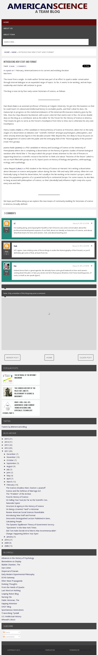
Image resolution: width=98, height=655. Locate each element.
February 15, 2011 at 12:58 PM (81, 266)
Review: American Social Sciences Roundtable (25, 512)
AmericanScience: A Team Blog (32, 650)
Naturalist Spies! (13, 503)
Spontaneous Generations (13, 610)
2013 (6, 445)
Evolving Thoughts (9, 584)
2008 (6, 546)
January (10, 536)
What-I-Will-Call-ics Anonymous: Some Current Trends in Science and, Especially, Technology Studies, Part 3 (18, 407)
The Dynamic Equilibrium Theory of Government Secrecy (30, 524)
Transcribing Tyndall (10, 613)
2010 (6, 540)
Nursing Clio (7, 597)
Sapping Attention (9, 603)
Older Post (86, 357)
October (10, 460)
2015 (6, 439)
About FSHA (9, 35)
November (11, 457)
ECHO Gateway (8, 577)
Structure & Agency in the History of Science (25, 506)
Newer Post (12, 357)
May (9, 475)
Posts (7, 632)
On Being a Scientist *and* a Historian (22, 509)
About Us (8, 28)
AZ (15, 223)
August (10, 466)
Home (6, 22)
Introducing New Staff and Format (20, 515)
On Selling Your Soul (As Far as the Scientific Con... (27, 500)
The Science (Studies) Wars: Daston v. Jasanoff (25, 488)
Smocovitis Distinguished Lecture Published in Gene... (28, 518)
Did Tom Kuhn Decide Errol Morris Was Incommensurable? (31, 530)
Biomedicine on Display (11, 561)
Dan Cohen (6, 568)
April (9, 478)
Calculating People (14, 521)
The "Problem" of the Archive (18, 494)
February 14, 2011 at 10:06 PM (80, 246)
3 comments (21, 66)
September (12, 463)
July (8, 469)
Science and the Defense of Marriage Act (23, 491)
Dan (14, 106)
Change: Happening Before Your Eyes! (22, 533)
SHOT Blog (6, 606)
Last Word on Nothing (11, 590)
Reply (6, 230)
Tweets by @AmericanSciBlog (14, 427)
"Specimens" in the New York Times (21, 527)
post (9, 70)
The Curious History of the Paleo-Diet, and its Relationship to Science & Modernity (24, 392)
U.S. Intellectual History (11, 616)
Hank (18, 130)
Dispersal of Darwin (10, 571)
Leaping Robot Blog (10, 594)
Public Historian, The (10, 600)
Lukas (18, 168)
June (9, 472)
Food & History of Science (17, 497)
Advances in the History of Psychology (18, 558)
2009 (6, 543)
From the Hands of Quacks (13, 587)
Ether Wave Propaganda (12, 581)
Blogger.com (85, 650)
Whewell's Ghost (8, 619)
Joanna (18, 147)
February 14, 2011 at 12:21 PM (81, 223)
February (11, 485)
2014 (6, 442)
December (11, 454)
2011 (6, 451)
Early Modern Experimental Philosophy (18, 574)
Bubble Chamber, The (11, 564)
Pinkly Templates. (62, 650)
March (10, 481)
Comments (9, 637)
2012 (6, 448)
